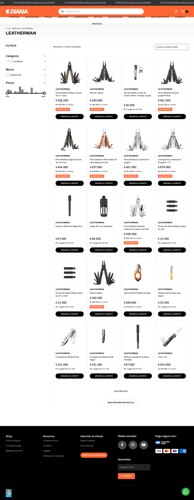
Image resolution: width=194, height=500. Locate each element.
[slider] (7, 93)
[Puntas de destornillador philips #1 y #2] (172, 206)
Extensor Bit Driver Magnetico (69, 226)
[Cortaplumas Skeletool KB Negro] (104, 337)
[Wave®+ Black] (104, 72)
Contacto (47, 446)
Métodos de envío (14, 451)
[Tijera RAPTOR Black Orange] (138, 273)
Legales (46, 451)
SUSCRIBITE (126, 476)
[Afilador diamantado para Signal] (172, 273)
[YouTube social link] (143, 445)
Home (8, 28)
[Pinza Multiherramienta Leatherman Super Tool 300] (138, 206)
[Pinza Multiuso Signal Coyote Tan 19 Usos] (70, 139)
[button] (70, 116)
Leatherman (63, 89)
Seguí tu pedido (87, 440)
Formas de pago (13, 446)
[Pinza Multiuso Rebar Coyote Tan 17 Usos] (70, 72)
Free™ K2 (162, 357)
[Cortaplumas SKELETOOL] (70, 337)
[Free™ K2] (172, 337)
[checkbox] (27, 61)
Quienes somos (50, 440)
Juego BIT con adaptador (101, 226)
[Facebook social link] (122, 445)
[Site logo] (17, 11)
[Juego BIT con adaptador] (104, 206)
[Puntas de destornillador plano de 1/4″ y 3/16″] (70, 273)
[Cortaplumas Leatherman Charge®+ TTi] (172, 139)
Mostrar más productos (121, 403)
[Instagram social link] (133, 445)
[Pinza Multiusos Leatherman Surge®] (138, 139)
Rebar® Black (96, 293)
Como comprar (13, 440)
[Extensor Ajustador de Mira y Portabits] (138, 337)
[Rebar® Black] (104, 273)
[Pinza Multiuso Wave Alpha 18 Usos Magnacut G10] (104, 139)
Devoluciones (86, 446)
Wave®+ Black (96, 93)
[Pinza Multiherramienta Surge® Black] (172, 72)
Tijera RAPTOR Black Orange (137, 293)
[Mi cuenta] (176, 11)
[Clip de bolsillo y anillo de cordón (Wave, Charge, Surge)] (138, 72)
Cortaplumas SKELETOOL (67, 357)
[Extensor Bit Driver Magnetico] (70, 206)
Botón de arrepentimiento (93, 455)
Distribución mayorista (53, 456)
